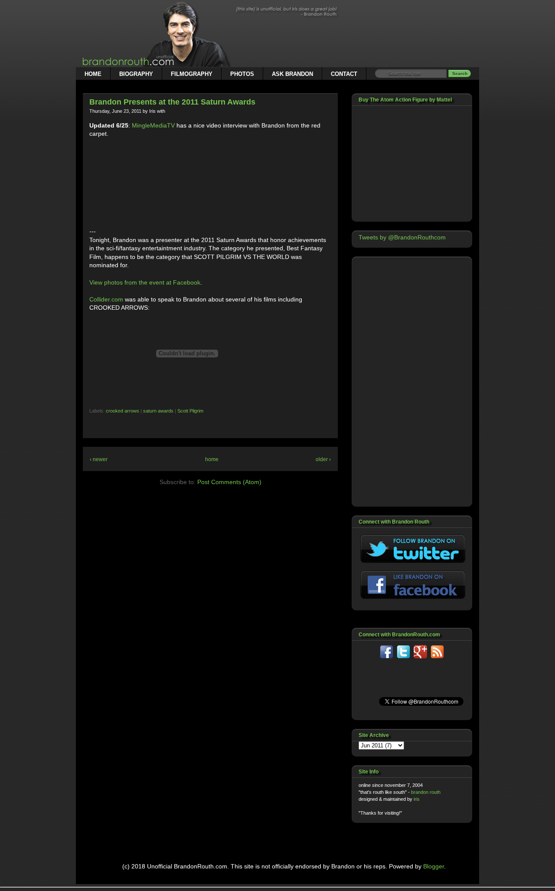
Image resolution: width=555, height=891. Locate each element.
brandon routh (426, 792)
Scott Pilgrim (190, 410)
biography (136, 74)
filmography (191, 74)
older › (323, 459)
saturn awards (158, 410)
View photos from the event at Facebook (144, 282)
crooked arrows (122, 410)
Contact (344, 74)
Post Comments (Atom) (229, 481)
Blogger (433, 866)
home (93, 74)
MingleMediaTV (153, 125)
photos (242, 74)
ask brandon (292, 74)
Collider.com (106, 299)
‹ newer (99, 459)
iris (417, 799)
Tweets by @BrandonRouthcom (402, 237)
